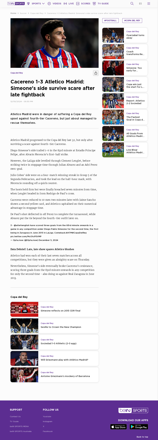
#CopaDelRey (79, 233)
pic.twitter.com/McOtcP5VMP (26, 236)
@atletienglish (21, 225)
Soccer (23, 13)
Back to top (142, 437)
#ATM (69, 233)
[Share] (96, 73)
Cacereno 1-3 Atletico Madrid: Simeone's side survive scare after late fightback (84, 13)
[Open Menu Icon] (149, 3)
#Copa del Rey (132, 20)
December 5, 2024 (48, 240)
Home (13, 13)
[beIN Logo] (16, 3)
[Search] (132, 3)
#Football (110, 20)
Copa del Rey (36, 13)
